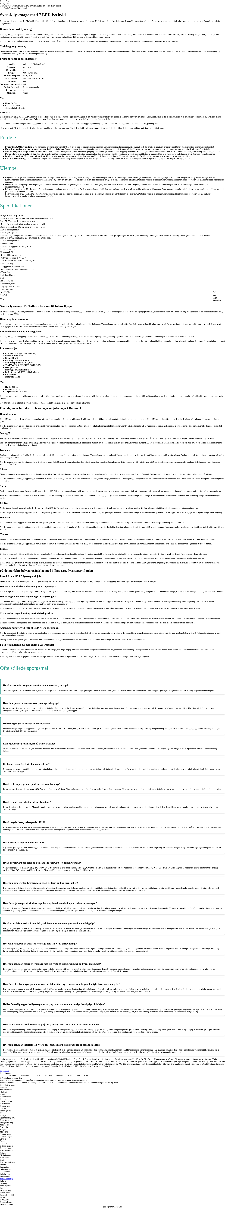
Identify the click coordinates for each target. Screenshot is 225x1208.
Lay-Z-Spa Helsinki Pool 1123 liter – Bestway (53, 1064)
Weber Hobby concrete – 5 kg (160, 1059)
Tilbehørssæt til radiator (151, 1064)
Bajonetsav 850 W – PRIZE (85, 1061)
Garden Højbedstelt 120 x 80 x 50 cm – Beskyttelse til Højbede (84, 1066)
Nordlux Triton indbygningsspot (176, 1064)
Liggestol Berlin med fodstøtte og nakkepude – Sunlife (174, 1061)
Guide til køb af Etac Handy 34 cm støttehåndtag (52, 1061)
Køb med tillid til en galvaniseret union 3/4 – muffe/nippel (33, 1066)
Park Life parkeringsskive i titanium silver (96, 1059)
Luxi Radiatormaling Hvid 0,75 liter (89, 1064)
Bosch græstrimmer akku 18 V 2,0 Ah (130, 1059)
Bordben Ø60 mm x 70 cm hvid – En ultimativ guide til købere (125, 1061)
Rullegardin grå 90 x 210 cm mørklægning (122, 1064)
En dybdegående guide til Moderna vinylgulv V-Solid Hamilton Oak (49, 1059)
